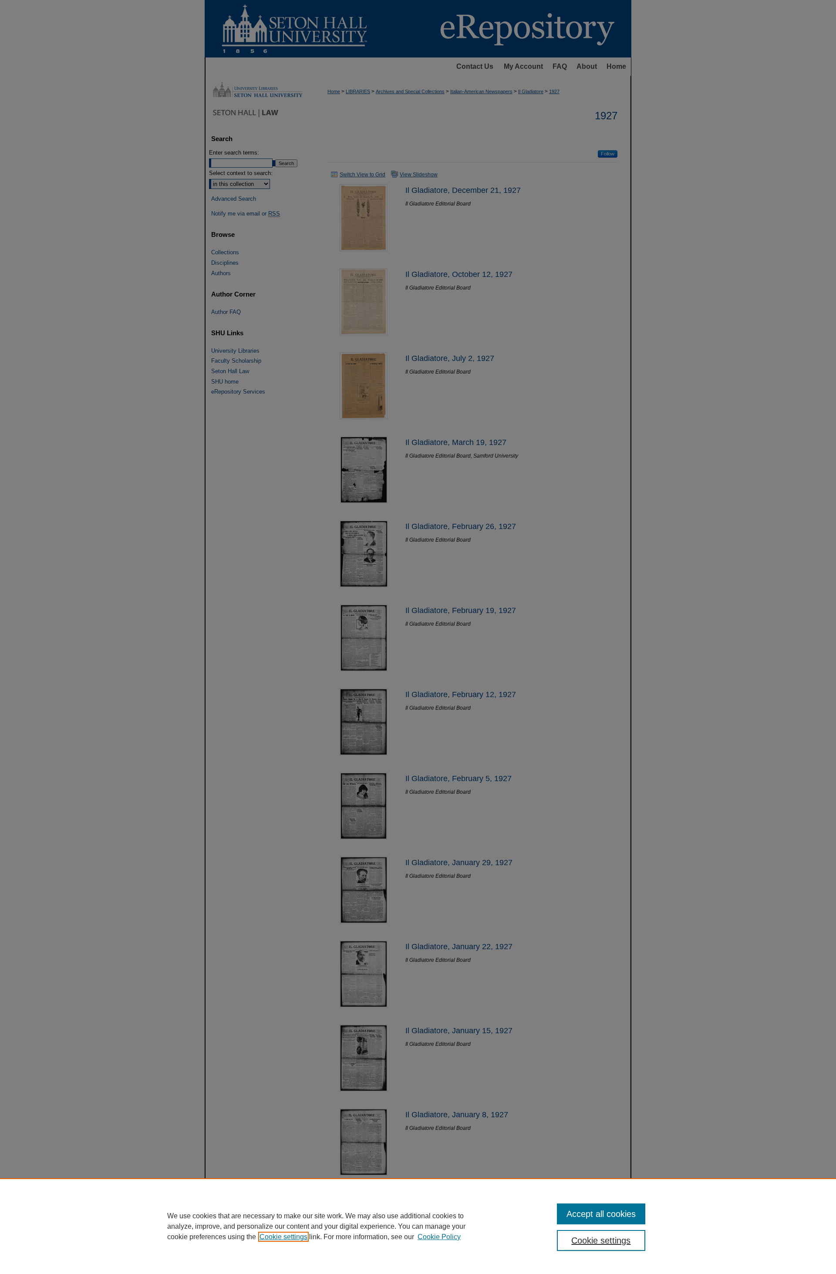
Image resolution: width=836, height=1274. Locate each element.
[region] (418, 1226)
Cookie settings (283, 1236)
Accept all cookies (601, 1214)
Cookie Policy (439, 1236)
